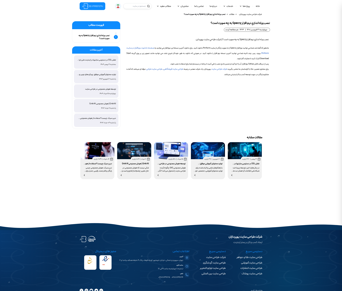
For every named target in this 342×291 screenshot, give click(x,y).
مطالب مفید (165, 6)
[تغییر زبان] (118, 6)
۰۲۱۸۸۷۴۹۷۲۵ (164, 277)
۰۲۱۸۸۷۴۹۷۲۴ (177, 277)
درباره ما (213, 6)
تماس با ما (199, 6)
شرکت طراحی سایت (219, 69)
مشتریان (184, 6)
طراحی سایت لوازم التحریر (213, 268)
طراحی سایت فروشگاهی (173, 69)
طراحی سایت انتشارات (251, 268)
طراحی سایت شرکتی (154, 69)
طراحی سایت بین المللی (213, 274)
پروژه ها (246, 6)
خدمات (229, 6)
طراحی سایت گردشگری (214, 263)
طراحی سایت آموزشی (251, 263)
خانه (258, 6)
